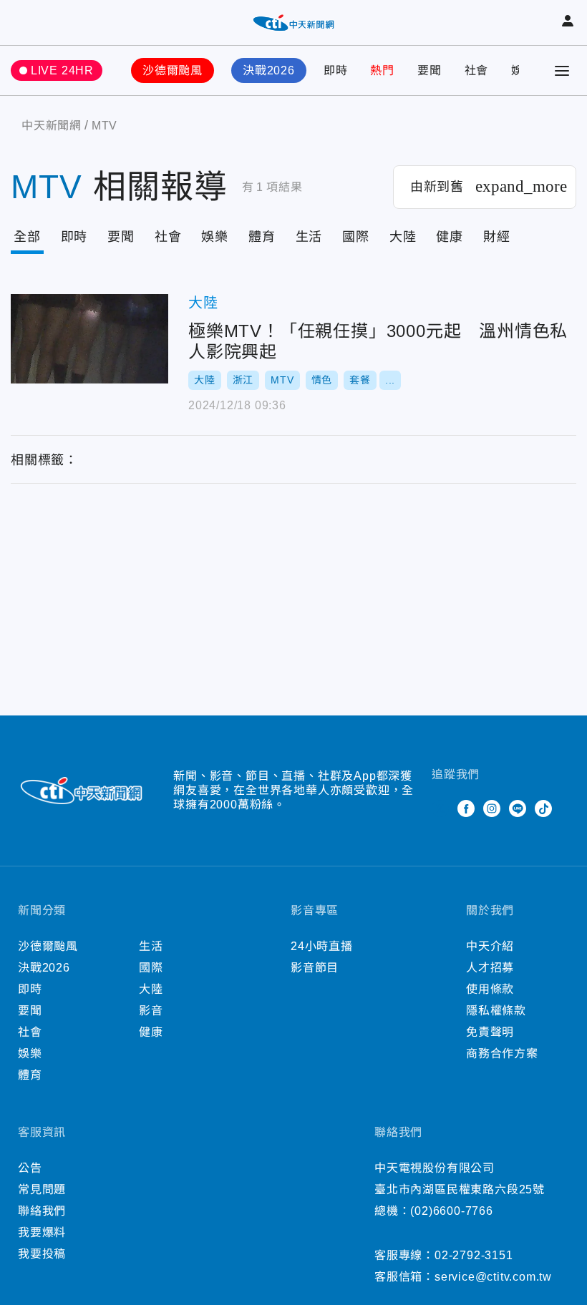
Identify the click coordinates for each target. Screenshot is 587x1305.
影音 (151, 1011)
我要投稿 (42, 1254)
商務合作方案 (502, 1053)
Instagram (491, 808)
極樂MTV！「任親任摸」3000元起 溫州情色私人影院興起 (89, 338)
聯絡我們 (42, 1211)
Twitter (440, 808)
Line (517, 808)
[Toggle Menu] (562, 71)
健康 (449, 237)
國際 (355, 237)
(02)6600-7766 (451, 1211)
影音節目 (315, 968)
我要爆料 (42, 1232)
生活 (309, 237)
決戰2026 (269, 70)
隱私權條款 (496, 1011)
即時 (336, 70)
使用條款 (490, 989)
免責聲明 (490, 1032)
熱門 (382, 70)
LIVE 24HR (62, 70)
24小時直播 (322, 946)
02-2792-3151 (474, 1255)
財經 (496, 237)
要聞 (429, 70)
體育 (262, 237)
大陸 (403, 237)
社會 (477, 70)
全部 (27, 237)
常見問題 (42, 1189)
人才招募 (490, 968)
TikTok (543, 808)
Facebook (466, 808)
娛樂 (214, 237)
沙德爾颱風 (172, 70)
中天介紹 (490, 946)
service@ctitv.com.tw (493, 1277)
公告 (30, 1168)
